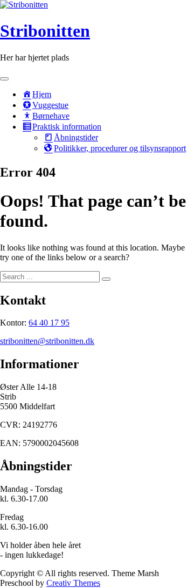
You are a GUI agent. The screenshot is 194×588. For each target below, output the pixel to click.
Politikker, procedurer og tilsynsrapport (120, 148)
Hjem (41, 94)
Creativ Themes (73, 582)
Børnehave (51, 115)
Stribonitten (45, 30)
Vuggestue (50, 105)
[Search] (106, 279)
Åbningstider (76, 137)
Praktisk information (66, 126)
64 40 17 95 (49, 322)
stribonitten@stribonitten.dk (47, 341)
